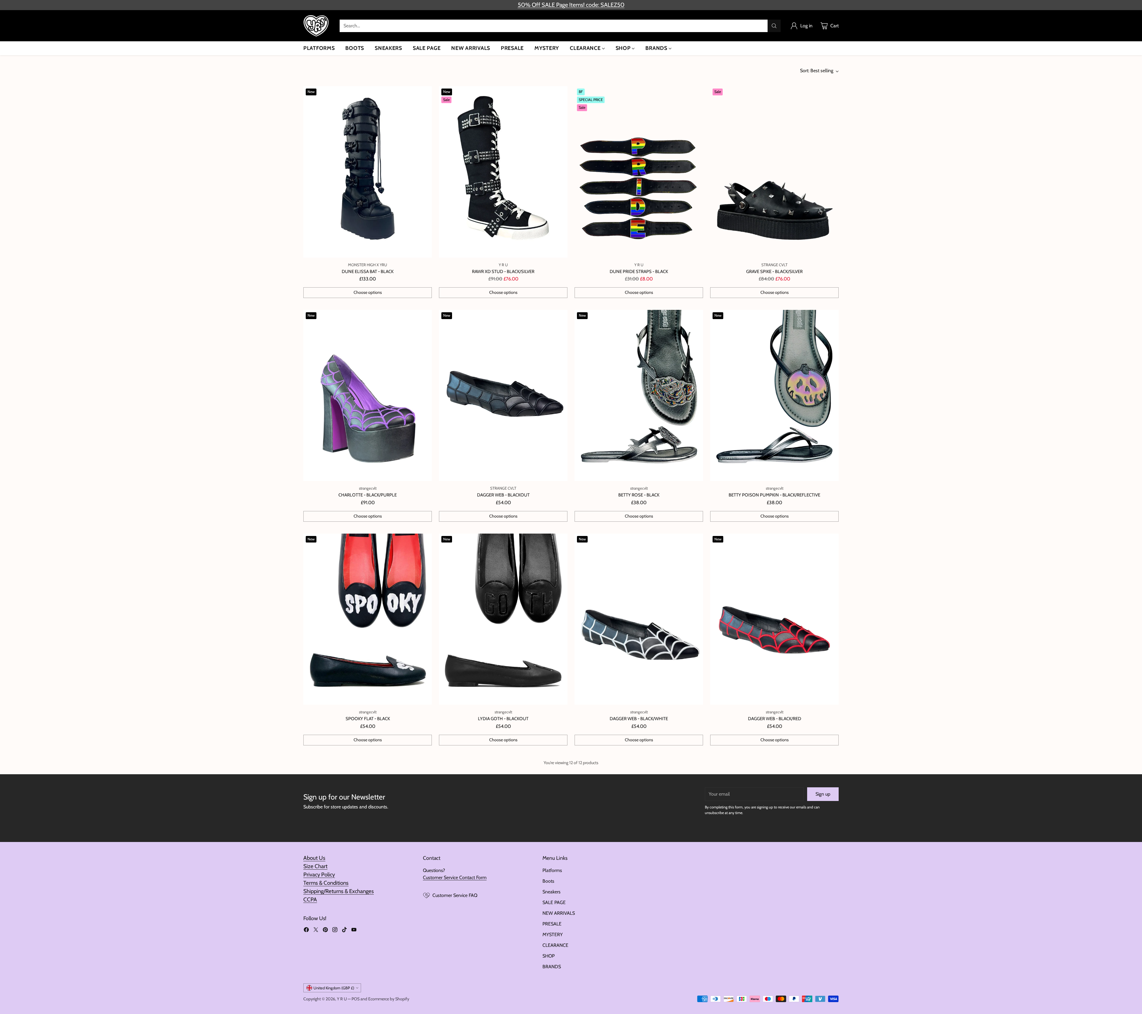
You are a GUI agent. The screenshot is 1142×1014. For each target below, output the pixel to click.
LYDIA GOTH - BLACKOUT (503, 718)
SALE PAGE (554, 902)
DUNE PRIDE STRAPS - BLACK (639, 271)
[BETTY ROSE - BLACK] (639, 395)
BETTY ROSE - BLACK (638, 495)
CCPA (310, 899)
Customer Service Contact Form (455, 877)
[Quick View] (424, 94)
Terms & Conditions (326, 882)
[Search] (774, 26)
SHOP (548, 956)
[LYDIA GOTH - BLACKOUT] (503, 619)
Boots (548, 881)
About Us (314, 857)
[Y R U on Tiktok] (344, 930)
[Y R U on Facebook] (306, 930)
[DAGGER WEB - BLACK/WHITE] (639, 619)
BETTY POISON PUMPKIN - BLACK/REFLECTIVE (774, 495)
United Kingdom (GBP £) (333, 987)
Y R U (342, 999)
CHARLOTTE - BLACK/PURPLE (367, 495)
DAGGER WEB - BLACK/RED (774, 718)
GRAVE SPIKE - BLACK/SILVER (774, 271)
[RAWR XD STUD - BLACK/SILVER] (503, 171)
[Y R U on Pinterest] (325, 930)
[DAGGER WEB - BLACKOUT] (503, 395)
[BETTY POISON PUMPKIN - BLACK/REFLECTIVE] (774, 395)
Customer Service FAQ (454, 895)
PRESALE (551, 924)
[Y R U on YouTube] (353, 930)
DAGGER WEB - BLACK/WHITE (639, 718)
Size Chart (315, 866)
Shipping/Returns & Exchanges (338, 891)
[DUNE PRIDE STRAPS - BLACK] (639, 171)
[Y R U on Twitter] (315, 930)
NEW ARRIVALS (558, 913)
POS (356, 999)
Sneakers (551, 892)
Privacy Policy (319, 874)
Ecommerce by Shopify (388, 999)
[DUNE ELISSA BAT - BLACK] (367, 171)
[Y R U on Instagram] (334, 930)
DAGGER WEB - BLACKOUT (503, 495)
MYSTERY (552, 934)
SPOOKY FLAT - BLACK (368, 718)
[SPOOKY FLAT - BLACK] (367, 619)
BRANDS (551, 966)
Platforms (552, 870)
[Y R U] (316, 26)
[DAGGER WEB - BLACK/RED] (774, 619)
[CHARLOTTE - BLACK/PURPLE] (367, 395)
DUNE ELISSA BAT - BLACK (367, 271)
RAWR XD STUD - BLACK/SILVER (503, 271)
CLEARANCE (555, 945)
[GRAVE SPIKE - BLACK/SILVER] (774, 171)
